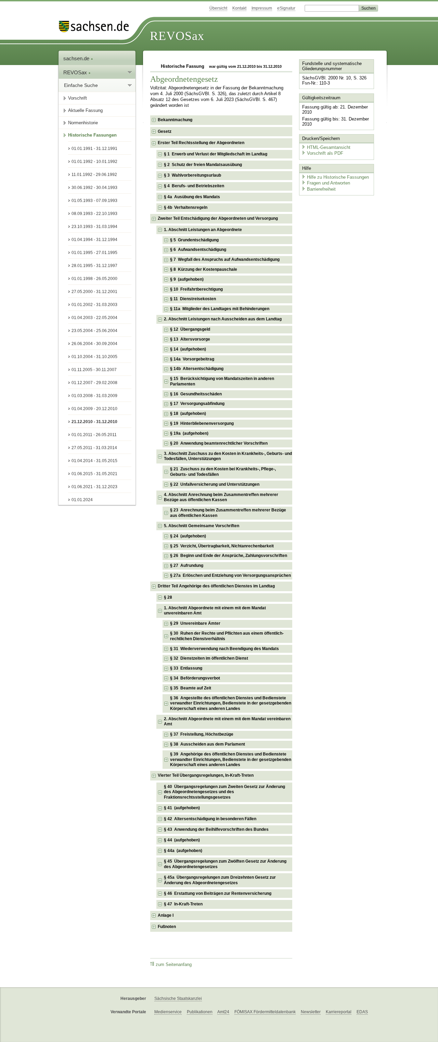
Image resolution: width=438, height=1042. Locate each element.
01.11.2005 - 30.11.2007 (94, 369)
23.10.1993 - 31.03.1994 (94, 226)
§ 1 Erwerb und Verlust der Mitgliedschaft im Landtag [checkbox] (215, 154)
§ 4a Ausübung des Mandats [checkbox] (192, 196)
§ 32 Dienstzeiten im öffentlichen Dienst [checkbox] (209, 658)
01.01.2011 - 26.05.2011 (94, 434)
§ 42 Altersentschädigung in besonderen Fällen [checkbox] (210, 818)
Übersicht (218, 8)
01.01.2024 (82, 499)
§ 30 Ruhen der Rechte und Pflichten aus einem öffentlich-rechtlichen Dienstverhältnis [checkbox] (227, 636)
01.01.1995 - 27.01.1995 (94, 252)
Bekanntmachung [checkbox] (175, 119)
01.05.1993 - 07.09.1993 (94, 200)
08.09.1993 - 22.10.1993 (94, 213)
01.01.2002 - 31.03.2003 (94, 304)
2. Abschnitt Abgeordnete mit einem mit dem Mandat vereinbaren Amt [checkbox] (227, 721)
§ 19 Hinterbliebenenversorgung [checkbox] (202, 423)
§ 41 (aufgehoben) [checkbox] (182, 807)
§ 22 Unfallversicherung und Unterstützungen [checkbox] (214, 484)
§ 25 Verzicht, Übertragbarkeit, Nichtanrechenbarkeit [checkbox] (222, 546)
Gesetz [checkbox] (164, 131)
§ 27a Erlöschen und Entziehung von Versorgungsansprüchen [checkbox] (230, 575)
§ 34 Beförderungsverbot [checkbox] (195, 678)
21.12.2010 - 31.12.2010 (94, 421)
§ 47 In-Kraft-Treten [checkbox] (183, 904)
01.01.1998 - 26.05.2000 (94, 278)
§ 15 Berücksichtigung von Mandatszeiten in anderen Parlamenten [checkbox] (222, 381)
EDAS (362, 1011)
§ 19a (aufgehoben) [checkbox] (189, 433)
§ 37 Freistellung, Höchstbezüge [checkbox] (201, 734)
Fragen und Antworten (328, 183)
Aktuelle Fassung (85, 110)
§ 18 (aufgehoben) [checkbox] (188, 413)
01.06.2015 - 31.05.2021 (94, 473)
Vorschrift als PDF (325, 153)
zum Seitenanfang (174, 964)
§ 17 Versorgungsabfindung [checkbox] (197, 403)
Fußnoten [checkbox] (167, 926)
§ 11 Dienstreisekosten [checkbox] (193, 298)
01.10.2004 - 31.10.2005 (94, 356)
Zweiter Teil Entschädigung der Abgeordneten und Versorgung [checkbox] (218, 218)
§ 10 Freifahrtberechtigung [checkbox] (196, 289)
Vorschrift (77, 98)
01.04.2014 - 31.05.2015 (94, 460)
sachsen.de (77, 58)
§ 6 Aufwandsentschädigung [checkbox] (198, 249)
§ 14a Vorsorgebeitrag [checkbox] (192, 359)
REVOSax (177, 36)
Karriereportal (338, 1011)
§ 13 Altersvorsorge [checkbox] (190, 339)
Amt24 (223, 1011)
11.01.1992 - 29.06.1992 (94, 174)
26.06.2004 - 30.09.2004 (94, 343)
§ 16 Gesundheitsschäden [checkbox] (196, 394)
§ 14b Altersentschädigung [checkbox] (196, 368)
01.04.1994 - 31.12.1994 (94, 239)
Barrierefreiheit (321, 189)
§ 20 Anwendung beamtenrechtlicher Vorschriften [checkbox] (219, 443)
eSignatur (286, 8)
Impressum (262, 8)
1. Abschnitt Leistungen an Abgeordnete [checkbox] (203, 229)
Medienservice (168, 1011)
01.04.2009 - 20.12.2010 (94, 408)
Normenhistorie (83, 122)
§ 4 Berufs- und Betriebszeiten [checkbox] (194, 185)
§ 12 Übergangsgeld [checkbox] (190, 329)
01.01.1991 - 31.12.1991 (94, 148)
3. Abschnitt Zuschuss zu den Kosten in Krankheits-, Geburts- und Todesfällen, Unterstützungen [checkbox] (228, 456)
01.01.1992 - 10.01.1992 (94, 161)
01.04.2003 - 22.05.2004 (94, 317)
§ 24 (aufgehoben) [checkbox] (188, 536)
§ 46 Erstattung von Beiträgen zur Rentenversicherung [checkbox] (217, 893)
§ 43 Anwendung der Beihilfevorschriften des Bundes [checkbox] (216, 829)
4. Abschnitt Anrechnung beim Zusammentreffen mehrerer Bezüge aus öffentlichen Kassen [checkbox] (221, 497)
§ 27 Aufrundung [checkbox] (186, 565)
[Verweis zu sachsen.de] (96, 27)
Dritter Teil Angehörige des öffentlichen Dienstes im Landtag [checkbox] (216, 586)
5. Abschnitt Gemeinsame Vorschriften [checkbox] (201, 525)
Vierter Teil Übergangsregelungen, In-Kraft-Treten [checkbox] (206, 775)
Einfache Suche (81, 85)
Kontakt (239, 8)
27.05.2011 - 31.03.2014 (94, 447)
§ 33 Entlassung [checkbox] (186, 668)
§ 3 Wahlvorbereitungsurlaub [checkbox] (192, 175)
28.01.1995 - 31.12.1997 (94, 265)
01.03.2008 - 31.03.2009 (94, 395)
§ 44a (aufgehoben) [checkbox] (183, 850)
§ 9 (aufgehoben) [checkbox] (187, 279)
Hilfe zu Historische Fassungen (338, 177)
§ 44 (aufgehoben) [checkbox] (182, 840)
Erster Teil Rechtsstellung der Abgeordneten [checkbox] (201, 142)
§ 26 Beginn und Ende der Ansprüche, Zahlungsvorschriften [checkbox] (228, 555)
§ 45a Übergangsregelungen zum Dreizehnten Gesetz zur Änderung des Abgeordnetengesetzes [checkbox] (220, 880)
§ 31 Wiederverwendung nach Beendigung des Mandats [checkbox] (224, 648)
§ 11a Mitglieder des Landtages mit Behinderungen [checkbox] (219, 308)
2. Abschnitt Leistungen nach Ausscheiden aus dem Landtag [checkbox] (223, 319)
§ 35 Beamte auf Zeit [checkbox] (190, 688)
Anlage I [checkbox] (165, 915)
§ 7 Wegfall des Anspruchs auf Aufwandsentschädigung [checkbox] (225, 259)
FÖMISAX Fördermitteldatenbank (265, 1011)
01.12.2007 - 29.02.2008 (94, 382)
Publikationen (199, 1011)
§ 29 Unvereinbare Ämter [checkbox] (195, 623)
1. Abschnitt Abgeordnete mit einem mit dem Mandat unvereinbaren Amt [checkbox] (215, 611)
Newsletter (311, 1011)
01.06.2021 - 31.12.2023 (94, 486)
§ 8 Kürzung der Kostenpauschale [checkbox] (203, 269)
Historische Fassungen (92, 135)
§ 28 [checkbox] (168, 597)
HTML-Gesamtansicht (328, 147)
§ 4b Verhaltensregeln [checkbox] (185, 207)
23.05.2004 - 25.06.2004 (94, 330)
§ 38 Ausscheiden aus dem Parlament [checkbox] (207, 744)
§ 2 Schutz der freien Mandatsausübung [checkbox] (203, 164)
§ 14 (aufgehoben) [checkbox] (188, 349)
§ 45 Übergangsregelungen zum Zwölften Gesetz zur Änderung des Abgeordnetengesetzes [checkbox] (225, 864)
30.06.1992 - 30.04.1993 (94, 187)
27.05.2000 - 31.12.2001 (94, 291)
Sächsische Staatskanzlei (178, 998)
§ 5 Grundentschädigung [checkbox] (194, 240)
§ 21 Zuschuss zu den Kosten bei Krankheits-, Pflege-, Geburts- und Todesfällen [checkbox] (223, 472)
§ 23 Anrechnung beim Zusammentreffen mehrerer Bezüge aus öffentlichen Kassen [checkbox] (228, 513)
